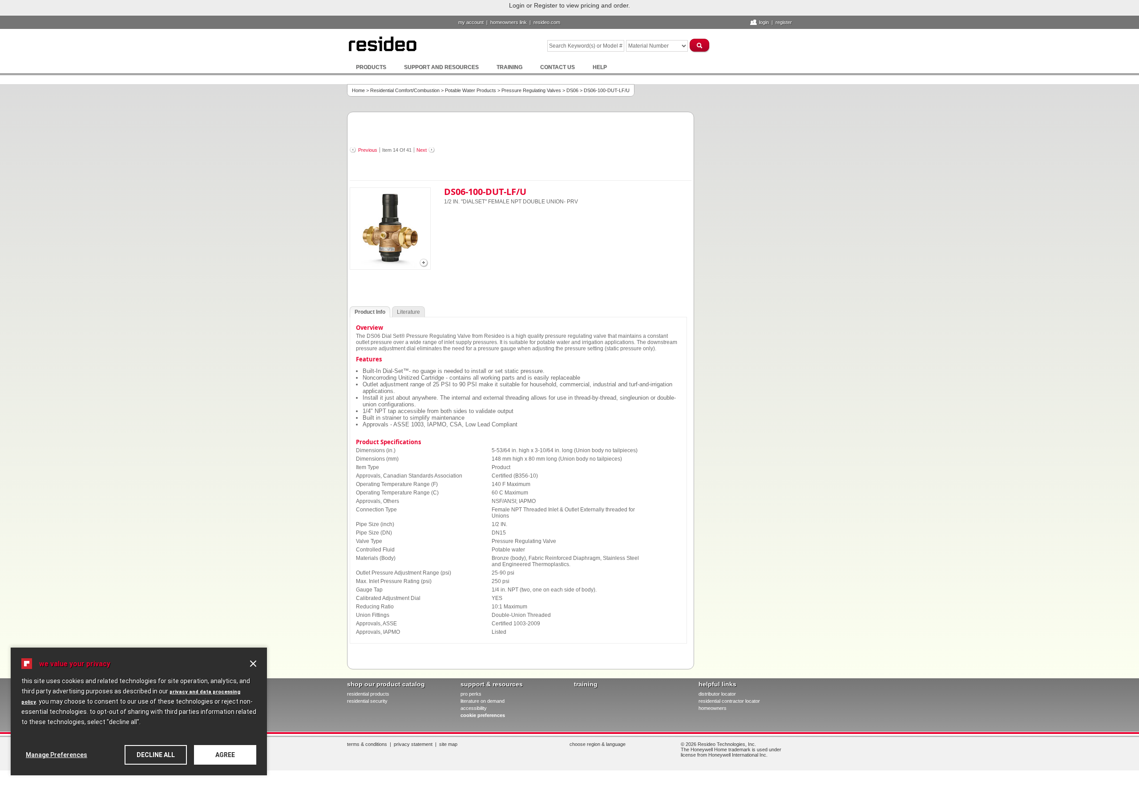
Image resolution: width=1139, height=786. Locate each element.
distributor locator (717, 694)
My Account (471, 22)
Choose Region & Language (598, 744)
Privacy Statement (413, 744)
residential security (367, 701)
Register (783, 22)
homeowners (713, 708)
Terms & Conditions (367, 744)
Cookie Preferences (482, 715)
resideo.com (546, 22)
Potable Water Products (470, 90)
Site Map (448, 744)
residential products (368, 694)
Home (358, 90)
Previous (367, 150)
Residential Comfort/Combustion (405, 90)
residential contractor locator (729, 701)
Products (371, 67)
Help (600, 67)
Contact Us (557, 67)
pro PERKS (470, 694)
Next (421, 150)
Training (509, 67)
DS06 (572, 90)
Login (764, 22)
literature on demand (482, 701)
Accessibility (473, 708)
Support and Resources (441, 67)
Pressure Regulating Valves (531, 90)
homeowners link (508, 22)
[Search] (700, 45)
